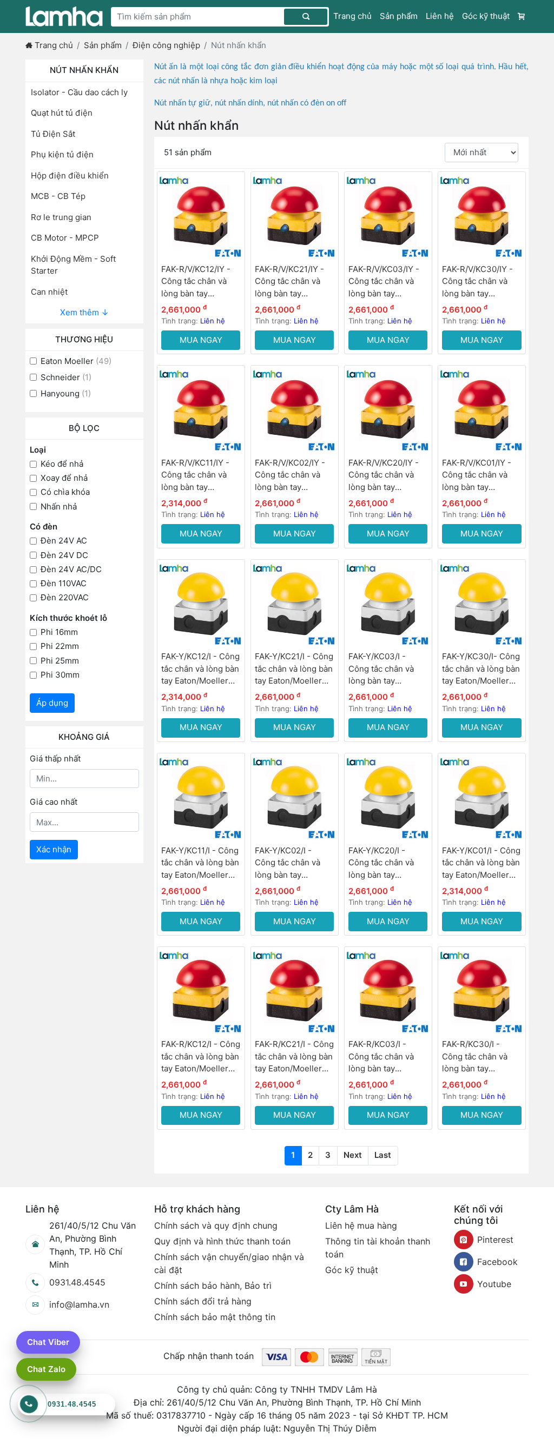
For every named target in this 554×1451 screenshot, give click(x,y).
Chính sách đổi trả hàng (203, 1301)
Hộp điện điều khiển (70, 175)
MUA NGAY (201, 340)
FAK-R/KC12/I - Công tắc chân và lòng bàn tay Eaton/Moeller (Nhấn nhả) (200, 1057)
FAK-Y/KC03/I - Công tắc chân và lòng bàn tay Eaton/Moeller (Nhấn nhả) (387, 669)
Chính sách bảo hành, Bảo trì (213, 1285)
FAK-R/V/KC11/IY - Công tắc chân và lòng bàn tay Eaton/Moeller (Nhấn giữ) (200, 476)
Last (382, 1155)
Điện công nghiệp (166, 45)
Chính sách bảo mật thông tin (214, 1316)
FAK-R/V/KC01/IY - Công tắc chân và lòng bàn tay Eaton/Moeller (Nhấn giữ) (481, 476)
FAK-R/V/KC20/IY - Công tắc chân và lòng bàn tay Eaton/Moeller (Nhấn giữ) (387, 476)
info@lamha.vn (79, 1304)
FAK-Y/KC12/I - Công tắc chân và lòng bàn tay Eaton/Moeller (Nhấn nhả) (200, 669)
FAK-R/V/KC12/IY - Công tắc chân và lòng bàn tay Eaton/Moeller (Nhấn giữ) (200, 282)
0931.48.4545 (77, 1282)
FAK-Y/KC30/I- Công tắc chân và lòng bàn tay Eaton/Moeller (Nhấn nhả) (481, 669)
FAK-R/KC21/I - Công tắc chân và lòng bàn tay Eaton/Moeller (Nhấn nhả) (294, 1057)
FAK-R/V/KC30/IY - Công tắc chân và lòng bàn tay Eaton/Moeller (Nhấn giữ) (481, 282)
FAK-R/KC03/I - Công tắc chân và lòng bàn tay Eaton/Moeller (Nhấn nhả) (387, 1057)
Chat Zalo (46, 1369)
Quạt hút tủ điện (62, 113)
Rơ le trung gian (61, 217)
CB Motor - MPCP (65, 238)
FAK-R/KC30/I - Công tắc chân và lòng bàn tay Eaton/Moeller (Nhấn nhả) (481, 1057)
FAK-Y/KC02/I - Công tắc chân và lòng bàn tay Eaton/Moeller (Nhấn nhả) (294, 863)
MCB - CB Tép (58, 196)
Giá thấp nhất (55, 758)
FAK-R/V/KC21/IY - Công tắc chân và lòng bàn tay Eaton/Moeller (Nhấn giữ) (294, 282)
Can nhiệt (49, 292)
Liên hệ (440, 16)
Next (353, 1155)
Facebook (497, 1261)
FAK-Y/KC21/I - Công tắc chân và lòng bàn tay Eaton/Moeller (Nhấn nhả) (294, 669)
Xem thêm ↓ (84, 312)
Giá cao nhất (53, 802)
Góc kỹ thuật (486, 16)
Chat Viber (48, 1342)
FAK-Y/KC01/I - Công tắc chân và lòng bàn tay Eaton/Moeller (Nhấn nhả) (481, 863)
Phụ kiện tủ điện (62, 154)
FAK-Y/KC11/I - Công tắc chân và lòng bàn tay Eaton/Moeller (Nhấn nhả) (200, 863)
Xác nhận (53, 849)
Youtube (494, 1283)
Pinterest (495, 1239)
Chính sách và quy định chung (216, 1225)
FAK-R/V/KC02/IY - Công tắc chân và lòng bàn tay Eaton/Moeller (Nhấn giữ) (294, 476)
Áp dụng (52, 703)
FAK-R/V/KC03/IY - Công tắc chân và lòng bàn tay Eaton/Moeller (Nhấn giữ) (387, 282)
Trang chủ (352, 16)
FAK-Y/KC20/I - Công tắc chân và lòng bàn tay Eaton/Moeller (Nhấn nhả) (387, 863)
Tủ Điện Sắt (53, 134)
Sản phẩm (399, 16)
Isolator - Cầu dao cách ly (79, 92)
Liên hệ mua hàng (361, 1225)
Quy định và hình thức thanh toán (222, 1241)
